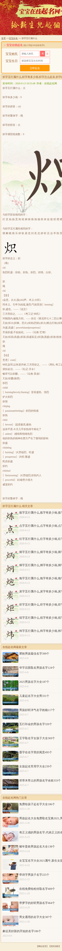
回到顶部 (55, 946)
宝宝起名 (13, 38)
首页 (3, 38)
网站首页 (42, 946)
